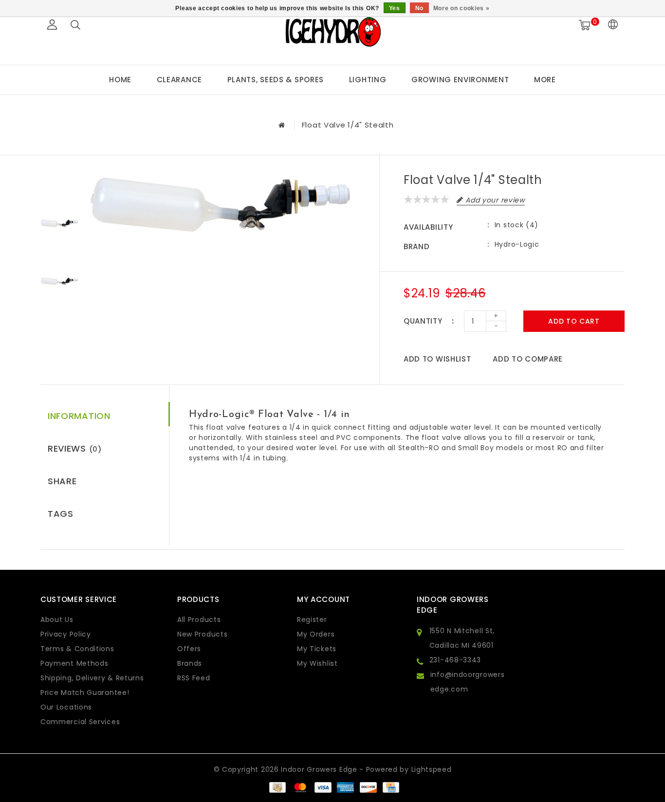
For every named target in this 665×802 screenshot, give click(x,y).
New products (202, 634)
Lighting (368, 79)
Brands (189, 663)
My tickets (316, 649)
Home (120, 79)
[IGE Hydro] (332, 31)
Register (312, 619)
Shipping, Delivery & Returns (92, 678)
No (419, 8)
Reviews (75, 448)
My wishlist (317, 663)
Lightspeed (431, 769)
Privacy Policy (65, 634)
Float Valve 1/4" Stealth (348, 125)
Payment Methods (74, 663)
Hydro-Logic (517, 244)
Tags (61, 514)
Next (59, 323)
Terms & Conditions (77, 649)
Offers (189, 649)
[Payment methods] (277, 786)
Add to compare (528, 359)
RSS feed (193, 678)
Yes (394, 8)
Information (79, 416)
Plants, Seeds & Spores (275, 79)
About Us (57, 619)
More (545, 79)
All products (199, 619)
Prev (59, 182)
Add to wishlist (437, 359)
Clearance (179, 79)
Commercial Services (80, 722)
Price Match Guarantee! (84, 692)
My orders (315, 634)
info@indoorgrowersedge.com (467, 682)
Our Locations (66, 707)
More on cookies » (461, 8)
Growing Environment (460, 79)
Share (62, 481)
